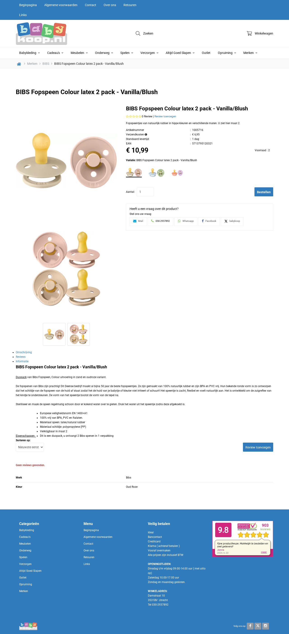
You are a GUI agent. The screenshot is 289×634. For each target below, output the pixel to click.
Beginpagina (28, 5)
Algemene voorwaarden (60, 5)
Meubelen (78, 53)
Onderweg (102, 53)
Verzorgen (148, 53)
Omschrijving (24, 352)
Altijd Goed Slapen (179, 53)
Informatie (22, 361)
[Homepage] (50, 33)
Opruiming (225, 53)
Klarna (152, 546)
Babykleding (28, 53)
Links (23, 15)
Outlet (206, 53)
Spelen (125, 53)
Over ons (110, 5)
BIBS (45, 63)
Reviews (21, 356)
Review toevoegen (165, 116)
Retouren (130, 5)
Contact (90, 5)
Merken (248, 53)
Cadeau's (54, 53)
